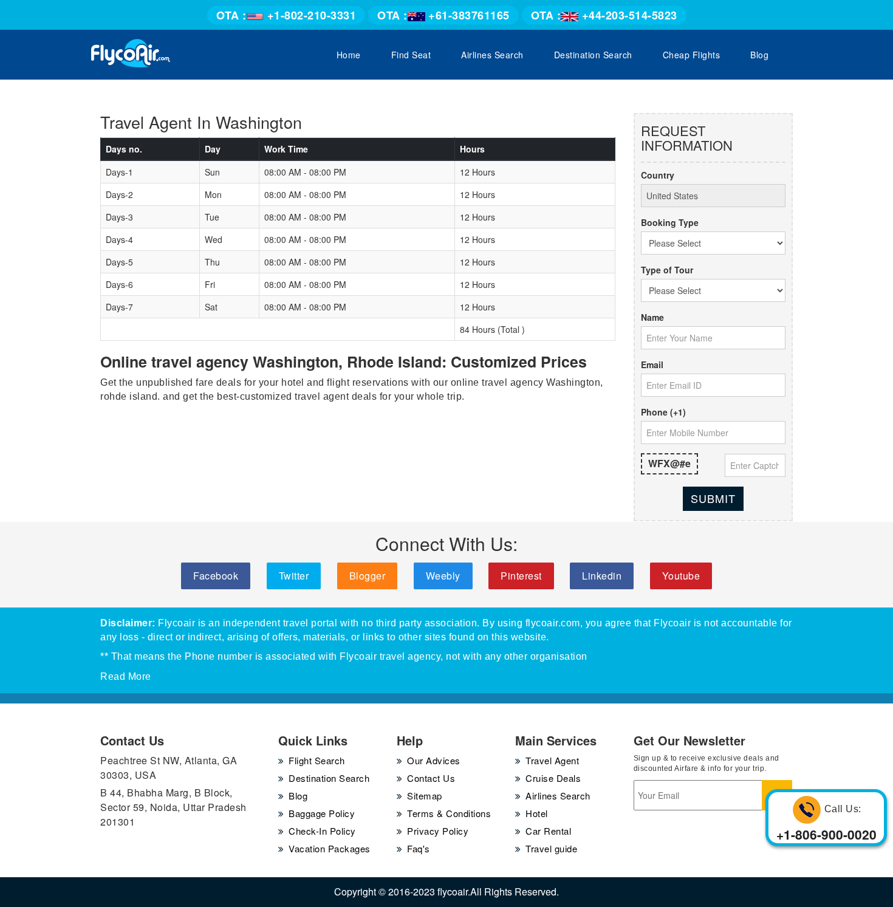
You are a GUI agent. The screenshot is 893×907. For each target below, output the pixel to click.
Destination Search (593, 55)
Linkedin (601, 576)
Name (652, 317)
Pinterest (521, 576)
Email (652, 364)
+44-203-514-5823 (604, 15)
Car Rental (548, 830)
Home (349, 55)
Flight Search (317, 760)
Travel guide (551, 848)
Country (657, 175)
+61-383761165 (443, 15)
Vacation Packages (330, 848)
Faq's (418, 848)
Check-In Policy (322, 830)
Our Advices (433, 760)
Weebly (443, 576)
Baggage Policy (322, 813)
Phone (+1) (663, 412)
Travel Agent (552, 760)
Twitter (294, 576)
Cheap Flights (691, 55)
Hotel (536, 813)
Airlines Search (492, 55)
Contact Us (431, 778)
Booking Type (670, 222)
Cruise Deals (553, 778)
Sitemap (424, 795)
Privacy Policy (437, 830)
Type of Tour (667, 270)
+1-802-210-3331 (286, 15)
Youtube (681, 576)
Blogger (367, 576)
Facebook (215, 576)
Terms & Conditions (449, 813)
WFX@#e (669, 463)
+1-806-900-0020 (826, 834)
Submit (713, 498)
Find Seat (411, 55)
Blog (759, 55)
